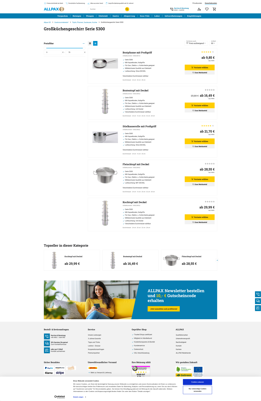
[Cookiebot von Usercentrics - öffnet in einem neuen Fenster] (60, 397)
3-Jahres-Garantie (94, 339)
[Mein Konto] (199, 9)
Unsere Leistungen (94, 335)
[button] (217, 260)
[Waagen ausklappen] (95, 16)
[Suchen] (127, 9)
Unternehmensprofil (183, 339)
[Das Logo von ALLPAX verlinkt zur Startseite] (54, 9)
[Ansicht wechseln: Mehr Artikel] (90, 43)
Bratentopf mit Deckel (132, 256)
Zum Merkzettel (201, 72)
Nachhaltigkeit (181, 342)
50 (213, 42)
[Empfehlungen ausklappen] (202, 16)
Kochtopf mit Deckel (73, 256)
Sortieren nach (191, 41)
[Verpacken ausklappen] (69, 16)
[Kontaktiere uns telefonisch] (258, 294)
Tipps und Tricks (94, 342)
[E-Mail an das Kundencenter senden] (258, 308)
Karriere (178, 349)
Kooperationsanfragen (96, 349)
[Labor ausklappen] (161, 16)
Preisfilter (49, 43)
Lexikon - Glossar (94, 346)
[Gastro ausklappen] (120, 16)
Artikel (213, 41)
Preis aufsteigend (195, 42)
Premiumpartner (94, 353)
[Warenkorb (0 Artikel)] (214, 9)
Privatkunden (197, 3)
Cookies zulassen (197, 382)
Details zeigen (78, 397)
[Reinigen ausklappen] (82, 16)
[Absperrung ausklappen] (136, 16)
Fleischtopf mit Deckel (191, 256)
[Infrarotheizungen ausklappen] (183, 16)
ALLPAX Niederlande (183, 353)
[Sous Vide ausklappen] (150, 16)
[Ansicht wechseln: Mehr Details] (95, 43)
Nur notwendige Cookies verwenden (197, 390)
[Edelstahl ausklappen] (109, 16)
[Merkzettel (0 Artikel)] (207, 9)
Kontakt (178, 346)
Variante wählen (201, 67)
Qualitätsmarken (182, 335)
